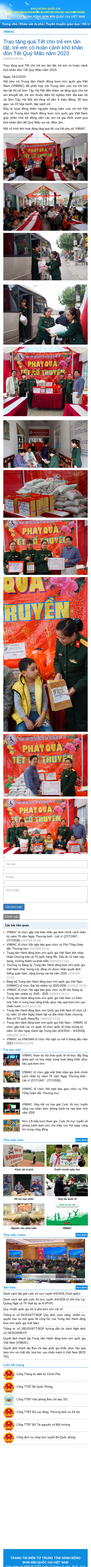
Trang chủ (9, 24)
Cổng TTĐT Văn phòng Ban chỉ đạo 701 (42, 1399)
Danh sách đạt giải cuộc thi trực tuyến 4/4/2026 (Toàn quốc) (41, 1293)
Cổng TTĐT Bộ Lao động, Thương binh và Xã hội (48, 1412)
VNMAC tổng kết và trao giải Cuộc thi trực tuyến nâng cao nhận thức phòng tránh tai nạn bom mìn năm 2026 (55, 1108)
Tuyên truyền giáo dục (63, 24)
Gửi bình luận (14, 907)
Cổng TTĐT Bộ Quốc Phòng (35, 1386)
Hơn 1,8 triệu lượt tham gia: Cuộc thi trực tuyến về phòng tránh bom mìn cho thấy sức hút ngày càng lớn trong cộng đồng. (55, 1125)
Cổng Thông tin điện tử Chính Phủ (38, 1374)
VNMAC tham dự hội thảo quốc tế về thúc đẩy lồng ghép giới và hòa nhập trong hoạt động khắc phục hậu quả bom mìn (55, 1059)
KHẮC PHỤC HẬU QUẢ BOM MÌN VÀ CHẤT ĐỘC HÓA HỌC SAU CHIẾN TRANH (46, 12)
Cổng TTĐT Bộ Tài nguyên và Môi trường (43, 1424)
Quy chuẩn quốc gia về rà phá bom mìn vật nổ (33, 1309)
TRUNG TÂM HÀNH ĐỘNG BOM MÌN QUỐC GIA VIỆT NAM (45, 16)
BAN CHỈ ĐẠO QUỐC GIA (45, 8)
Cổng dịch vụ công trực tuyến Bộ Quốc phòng (46, 1437)
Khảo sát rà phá (32, 24)
